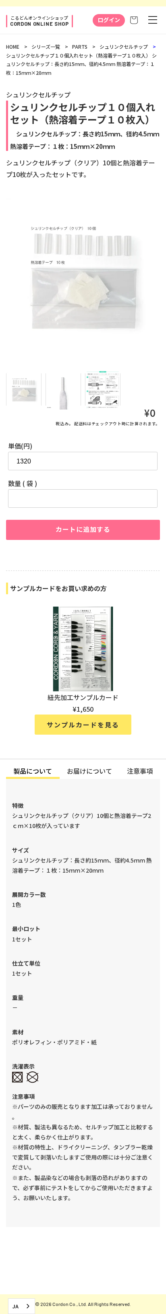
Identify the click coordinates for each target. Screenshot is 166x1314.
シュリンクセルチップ (124, 46)
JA (15, 1306)
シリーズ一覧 (45, 46)
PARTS (79, 46)
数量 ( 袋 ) (22, 483)
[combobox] (21, 1306)
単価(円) (20, 446)
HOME (12, 46)
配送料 (80, 423)
